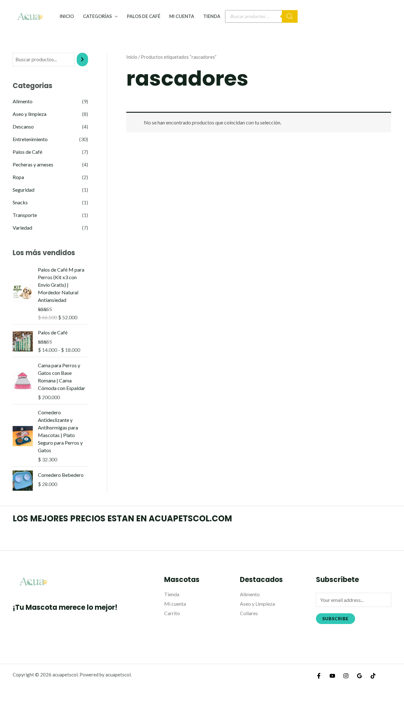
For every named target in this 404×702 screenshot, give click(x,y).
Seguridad (23, 190)
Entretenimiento (30, 139)
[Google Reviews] (359, 676)
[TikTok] (373, 676)
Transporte (25, 215)
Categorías (97, 16)
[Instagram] (346, 676)
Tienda (211, 16)
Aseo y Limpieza (257, 604)
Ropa (18, 177)
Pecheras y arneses (33, 164)
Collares (249, 613)
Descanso (23, 126)
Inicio (67, 16)
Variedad (22, 228)
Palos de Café (143, 16)
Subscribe (335, 618)
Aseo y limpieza (29, 114)
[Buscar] (290, 16)
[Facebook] (319, 676)
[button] (115, 16)
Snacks (20, 202)
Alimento (23, 101)
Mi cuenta (181, 16)
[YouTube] (332, 676)
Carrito (172, 613)
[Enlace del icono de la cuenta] (390, 16)
